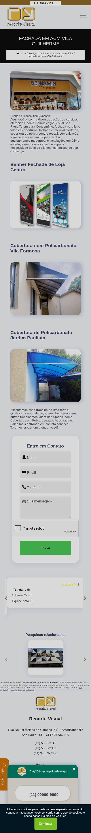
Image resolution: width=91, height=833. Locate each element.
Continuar (45, 823)
